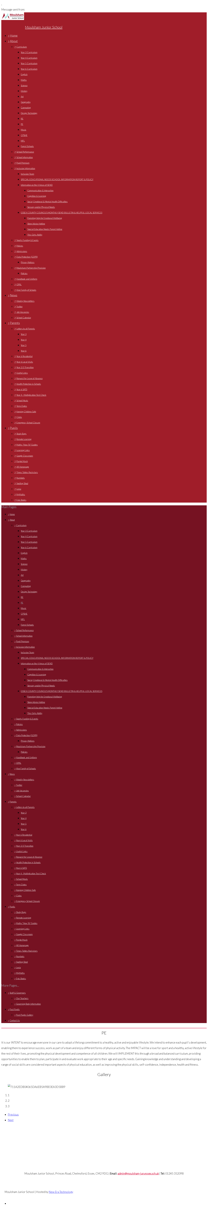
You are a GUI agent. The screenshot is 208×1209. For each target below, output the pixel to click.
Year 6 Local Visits (24, 362)
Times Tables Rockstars (27, 472)
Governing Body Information (28, 1004)
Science (24, 85)
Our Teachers (22, 998)
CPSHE (24, 135)
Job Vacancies (22, 312)
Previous (13, 1114)
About (14, 41)
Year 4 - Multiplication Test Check (31, 395)
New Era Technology (61, 1192)
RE (22, 118)
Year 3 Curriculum (29, 52)
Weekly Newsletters (25, 301)
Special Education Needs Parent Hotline (44, 229)
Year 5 (23, 345)
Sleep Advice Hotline (36, 223)
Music (23, 129)
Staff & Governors (18, 993)
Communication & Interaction (40, 190)
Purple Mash (22, 461)
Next (10, 1120)
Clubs (19, 417)
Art (22, 96)
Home (14, 35)
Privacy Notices (27, 262)
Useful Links (22, 373)
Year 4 (23, 339)
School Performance (25, 152)
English (24, 74)
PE (22, 124)
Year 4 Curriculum (29, 58)
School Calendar (23, 317)
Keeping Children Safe (26, 411)
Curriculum (21, 47)
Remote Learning (23, 439)
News (13, 295)
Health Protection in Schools (28, 384)
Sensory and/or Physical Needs (41, 207)
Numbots (20, 478)
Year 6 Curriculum (29, 69)
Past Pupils (15, 1009)
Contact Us (15, 1020)
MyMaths (20, 494)
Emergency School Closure (28, 422)
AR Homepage (22, 467)
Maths (24, 80)
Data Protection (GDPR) (27, 257)
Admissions (21, 251)
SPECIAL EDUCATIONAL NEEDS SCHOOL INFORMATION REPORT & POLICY (57, 179)
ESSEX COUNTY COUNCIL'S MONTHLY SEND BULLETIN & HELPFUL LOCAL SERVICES (61, 212)
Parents (15, 323)
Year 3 (23, 334)
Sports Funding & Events (27, 240)
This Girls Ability (34, 234)
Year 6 (23, 350)
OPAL (19, 284)
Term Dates (21, 406)
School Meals (22, 400)
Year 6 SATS (21, 389)
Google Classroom (24, 455)
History (24, 91)
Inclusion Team (27, 174)
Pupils (14, 428)
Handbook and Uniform (26, 279)
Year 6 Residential (24, 356)
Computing (26, 107)
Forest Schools (27, 146)
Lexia (18, 489)
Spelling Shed (22, 483)
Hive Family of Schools (26, 290)
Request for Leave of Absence (29, 378)
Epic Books (21, 500)
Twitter (19, 306)
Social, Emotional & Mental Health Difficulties (47, 201)
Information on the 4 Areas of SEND (37, 185)
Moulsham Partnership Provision (31, 268)
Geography (26, 102)
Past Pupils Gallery (24, 1015)
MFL (23, 140)
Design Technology (29, 113)
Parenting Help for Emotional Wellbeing (44, 218)
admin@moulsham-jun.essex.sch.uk (138, 1173)
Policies (19, 245)
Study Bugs (21, 433)
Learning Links (23, 450)
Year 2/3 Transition (25, 367)
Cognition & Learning (36, 196)
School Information (24, 157)
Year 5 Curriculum (29, 63)
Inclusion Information (25, 168)
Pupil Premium (22, 163)
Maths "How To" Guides (27, 444)
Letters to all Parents (25, 328)
